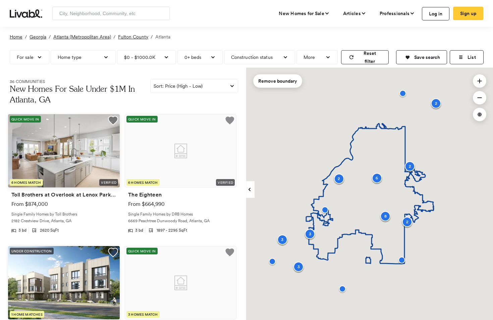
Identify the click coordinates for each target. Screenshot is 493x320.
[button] (421, 57)
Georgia (38, 36)
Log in (436, 13)
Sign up (468, 13)
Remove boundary (277, 81)
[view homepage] (26, 13)
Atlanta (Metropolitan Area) (82, 36)
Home (16, 36)
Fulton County (133, 36)
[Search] (162, 13)
